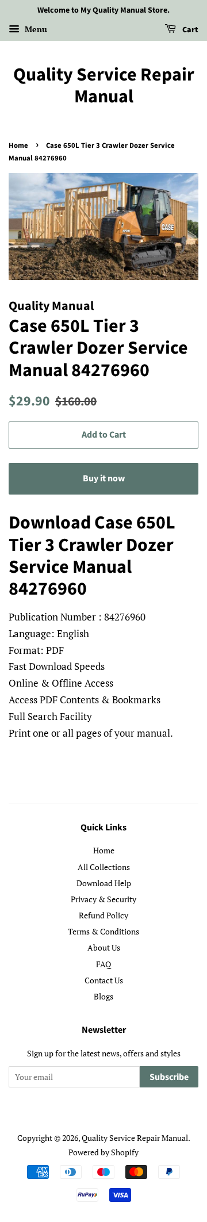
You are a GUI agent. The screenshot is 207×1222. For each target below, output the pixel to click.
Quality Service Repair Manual (103, 86)
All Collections (104, 866)
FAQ (103, 964)
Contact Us (104, 980)
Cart (189, 30)
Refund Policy (103, 915)
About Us (103, 947)
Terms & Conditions (103, 931)
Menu (34, 29)
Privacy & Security (103, 899)
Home (18, 145)
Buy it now (104, 478)
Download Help (103, 883)
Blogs (103, 996)
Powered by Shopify (103, 1152)
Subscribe (169, 1077)
